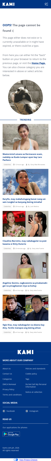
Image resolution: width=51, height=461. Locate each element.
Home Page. (39, 63)
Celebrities (7, 164)
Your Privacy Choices (28, 459)
